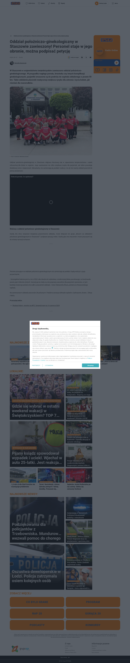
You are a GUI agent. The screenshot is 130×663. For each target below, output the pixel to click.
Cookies (43, 360)
